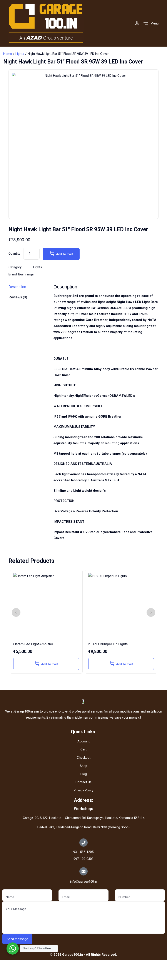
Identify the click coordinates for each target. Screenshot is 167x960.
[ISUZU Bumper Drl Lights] (121, 606)
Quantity (14, 253)
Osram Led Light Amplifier (33, 644)
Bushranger (26, 274)
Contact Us (83, 782)
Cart (83, 749)
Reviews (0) (17, 297)
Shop (83, 766)
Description (17, 287)
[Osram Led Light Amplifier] (46, 606)
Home (7, 54)
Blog (83, 774)
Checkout (83, 758)
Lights (19, 54)
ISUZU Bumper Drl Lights (108, 644)
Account (83, 741)
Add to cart (64, 254)
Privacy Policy (83, 790)
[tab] (27, 287)
